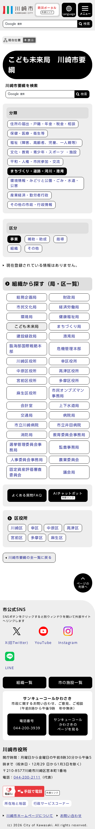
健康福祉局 (69, 317)
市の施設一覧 (70, 682)
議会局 (69, 472)
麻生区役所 (27, 393)
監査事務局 (69, 447)
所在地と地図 (15, 803)
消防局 (27, 435)
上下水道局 (69, 405)
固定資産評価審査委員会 (25, 472)
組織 (14, 248)
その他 (33, 248)
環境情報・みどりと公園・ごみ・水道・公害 (44, 183)
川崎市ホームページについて (29, 815)
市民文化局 (27, 307)
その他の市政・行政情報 (31, 204)
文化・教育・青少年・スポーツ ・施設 (43, 152)
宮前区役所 (27, 380)
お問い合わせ (71, 815)
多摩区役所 (69, 380)
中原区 (53, 528)
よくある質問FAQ (27, 495)
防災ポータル (47, 9)
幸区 (35, 528)
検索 (86, 23)
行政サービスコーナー (52, 803)
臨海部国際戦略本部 (25, 348)
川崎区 (17, 528)
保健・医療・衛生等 (27, 133)
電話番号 (26, 724)
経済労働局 (69, 307)
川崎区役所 (27, 361)
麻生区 (57, 538)
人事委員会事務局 (27, 460)
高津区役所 (69, 371)
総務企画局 (27, 297)
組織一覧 (24, 682)
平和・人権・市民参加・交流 (35, 161)
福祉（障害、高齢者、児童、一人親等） (44, 142)
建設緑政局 (27, 336)
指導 (60, 239)
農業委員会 (69, 460)
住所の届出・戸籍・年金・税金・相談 (42, 124)
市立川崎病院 (27, 425)
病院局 (69, 415)
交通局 (27, 415)
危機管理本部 (69, 349)
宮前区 (17, 538)
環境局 (27, 317)
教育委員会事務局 (69, 435)
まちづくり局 (69, 326)
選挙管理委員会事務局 (25, 447)
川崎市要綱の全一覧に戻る (30, 557)
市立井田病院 (69, 425)
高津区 (73, 528)
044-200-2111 (27, 777)
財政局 (69, 297)
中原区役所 (27, 371)
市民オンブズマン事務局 (68, 393)
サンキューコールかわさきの (68, 724)
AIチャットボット (68, 495)
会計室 (27, 405)
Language (69, 14)
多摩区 (37, 538)
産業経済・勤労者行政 (29, 195)
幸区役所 (69, 361)
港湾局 (69, 336)
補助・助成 (37, 239)
